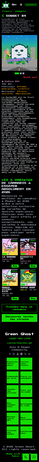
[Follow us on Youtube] (29, 354)
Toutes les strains (11, 391)
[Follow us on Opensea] (17, 354)
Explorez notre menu (12, 363)
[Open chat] (34, 457)
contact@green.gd (19, 343)
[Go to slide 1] (17, 73)
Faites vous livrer (25, 363)
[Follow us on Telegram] (21, 354)
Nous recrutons (26, 418)
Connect (31, 4)
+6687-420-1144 (19, 338)
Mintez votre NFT (11, 418)
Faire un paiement (26, 377)
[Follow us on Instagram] (14, 354)
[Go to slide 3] (23, 73)
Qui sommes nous (11, 404)
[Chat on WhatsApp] (26, 457)
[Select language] (21, 5)
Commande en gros (12, 377)
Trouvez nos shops (11, 432)
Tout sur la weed (26, 391)
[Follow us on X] (25, 354)
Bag (14, 4)
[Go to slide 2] (21, 73)
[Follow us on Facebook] (10, 354)
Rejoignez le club (26, 404)
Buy (15, 266)
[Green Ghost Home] (6, 4)
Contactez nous (26, 432)
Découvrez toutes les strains (19, 318)
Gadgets (20, 11)
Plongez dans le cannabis (19, 308)
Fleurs (7, 11)
